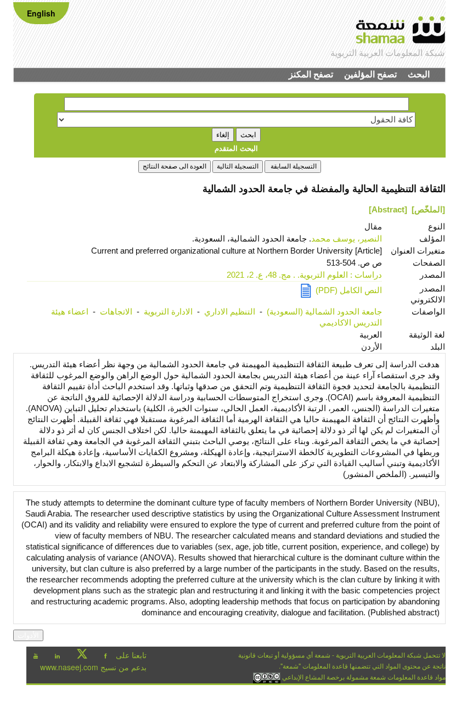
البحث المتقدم (236, 148)
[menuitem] (418, 74)
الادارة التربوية (168, 311)
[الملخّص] (428, 209)
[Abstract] (388, 209)
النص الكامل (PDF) (346, 290)
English (41, 13)
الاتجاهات (116, 311)
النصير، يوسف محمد (346, 238)
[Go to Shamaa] (401, 25)
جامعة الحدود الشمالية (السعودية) (324, 311)
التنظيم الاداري (229, 311)
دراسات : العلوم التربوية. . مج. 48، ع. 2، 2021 (304, 274)
